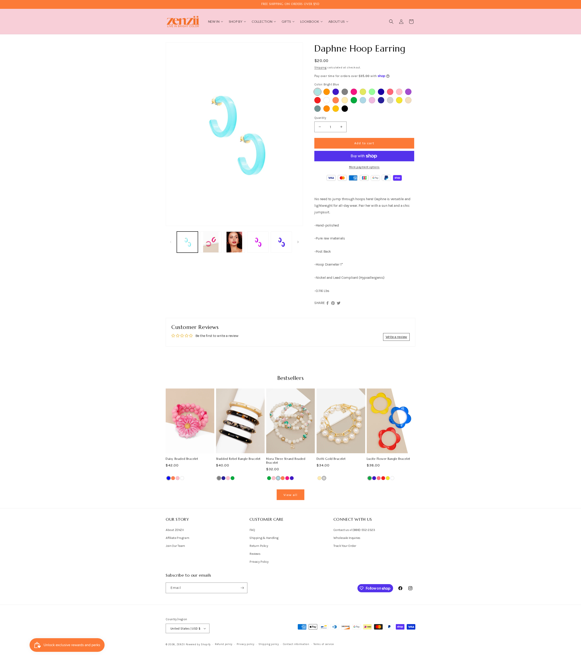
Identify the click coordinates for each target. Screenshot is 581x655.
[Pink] (399, 92)
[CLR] (392, 478)
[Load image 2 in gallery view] (210, 242)
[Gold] (345, 100)
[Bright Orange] (326, 92)
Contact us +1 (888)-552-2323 (354, 530)
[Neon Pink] (390, 92)
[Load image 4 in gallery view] (257, 242)
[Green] (354, 100)
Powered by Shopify (198, 644)
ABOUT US (336, 21)
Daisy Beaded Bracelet (182, 459)
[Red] (317, 100)
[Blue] (168, 478)
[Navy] (381, 100)
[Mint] (372, 92)
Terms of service (323, 644)
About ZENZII (175, 530)
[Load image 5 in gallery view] (281, 242)
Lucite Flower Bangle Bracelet (388, 459)
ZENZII (181, 644)
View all (290, 495)
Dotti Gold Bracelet (331, 459)
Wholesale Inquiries (346, 538)
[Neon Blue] (381, 92)
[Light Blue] (363, 100)
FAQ (252, 530)
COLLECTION (262, 21)
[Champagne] (408, 100)
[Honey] (335, 108)
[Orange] (326, 108)
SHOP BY (235, 21)
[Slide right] (298, 242)
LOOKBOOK (309, 21)
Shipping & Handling (263, 538)
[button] (391, 22)
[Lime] (363, 92)
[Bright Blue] (317, 92)
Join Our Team (175, 546)
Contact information (296, 644)
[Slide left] (171, 242)
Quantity (320, 118)
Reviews (254, 554)
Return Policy (258, 546)
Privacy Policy (258, 562)
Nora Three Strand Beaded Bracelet (285, 461)
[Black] (345, 108)
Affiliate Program (177, 538)
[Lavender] (372, 100)
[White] (326, 100)
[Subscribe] (242, 588)
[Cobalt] (335, 92)
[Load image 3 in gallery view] (234, 242)
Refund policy (223, 644)
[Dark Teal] (317, 108)
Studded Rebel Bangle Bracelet (238, 459)
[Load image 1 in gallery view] (187, 242)
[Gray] (345, 92)
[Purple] (408, 92)
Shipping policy (268, 644)
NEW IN (213, 21)
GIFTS (286, 21)
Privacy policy (245, 644)
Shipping (320, 67)
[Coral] (335, 100)
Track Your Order (344, 546)
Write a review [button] (396, 337)
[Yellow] (399, 100)
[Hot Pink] (354, 92)
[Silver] (390, 100)
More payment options (364, 167)
